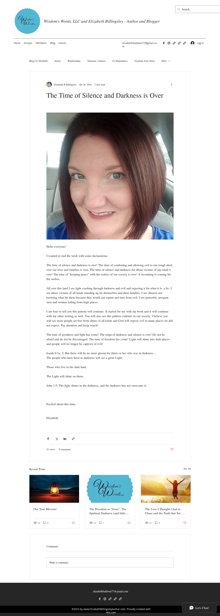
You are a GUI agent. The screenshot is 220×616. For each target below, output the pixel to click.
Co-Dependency (120, 60)
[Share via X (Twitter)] (56, 438)
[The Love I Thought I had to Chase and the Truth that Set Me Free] (166, 489)
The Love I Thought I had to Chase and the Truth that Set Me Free (165, 511)
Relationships (74, 60)
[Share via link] (73, 438)
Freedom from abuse (145, 60)
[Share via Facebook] (48, 438)
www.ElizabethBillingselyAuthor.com (104, 609)
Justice (57, 60)
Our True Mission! (45, 509)
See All (187, 468)
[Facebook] (164, 43)
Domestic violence (96, 60)
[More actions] (171, 84)
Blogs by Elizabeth (38, 60)
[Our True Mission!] (54, 489)
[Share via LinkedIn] (65, 438)
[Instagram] (169, 43)
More (164, 60)
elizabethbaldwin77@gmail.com (110, 591)
